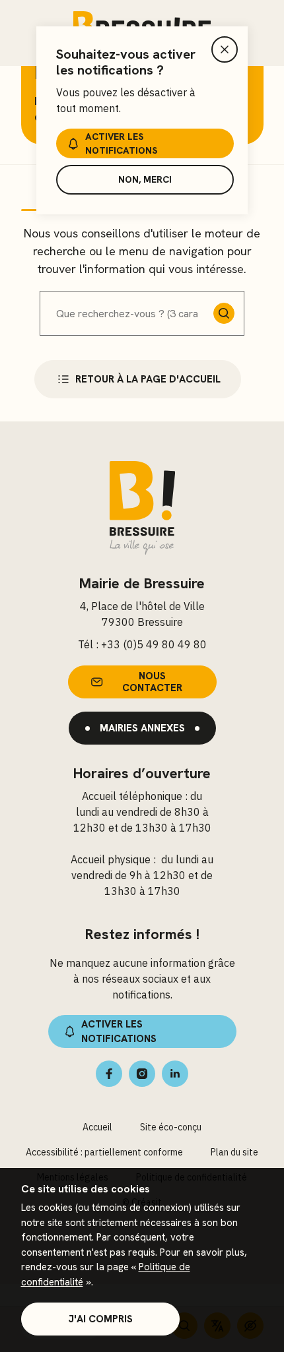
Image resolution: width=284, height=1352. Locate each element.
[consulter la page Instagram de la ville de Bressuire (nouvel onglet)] (142, 1073)
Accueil (97, 1127)
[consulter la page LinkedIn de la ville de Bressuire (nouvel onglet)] (175, 1073)
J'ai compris (100, 1319)
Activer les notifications (121, 143)
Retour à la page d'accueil (148, 379)
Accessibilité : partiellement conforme (104, 1152)
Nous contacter (152, 681)
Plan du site (234, 1152)
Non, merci (145, 179)
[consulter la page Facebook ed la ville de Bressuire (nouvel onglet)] (109, 1073)
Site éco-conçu (170, 1127)
